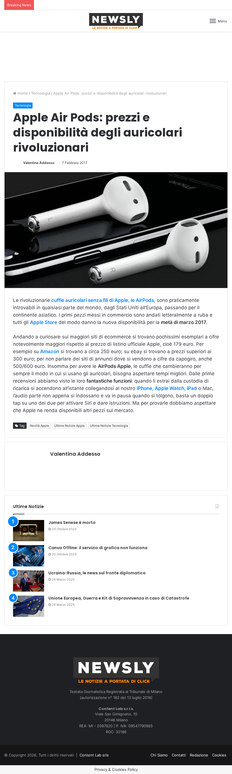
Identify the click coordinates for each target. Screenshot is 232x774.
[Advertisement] (116, 56)
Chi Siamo (159, 755)
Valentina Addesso (38, 163)
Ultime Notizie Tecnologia (109, 426)
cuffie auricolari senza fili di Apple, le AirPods (102, 300)
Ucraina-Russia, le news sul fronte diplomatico (97, 573)
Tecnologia (40, 93)
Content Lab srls (94, 755)
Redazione (199, 755)
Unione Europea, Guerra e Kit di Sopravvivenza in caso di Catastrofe (118, 598)
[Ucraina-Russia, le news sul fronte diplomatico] (28, 581)
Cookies (219, 755)
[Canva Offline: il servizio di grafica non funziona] (28, 555)
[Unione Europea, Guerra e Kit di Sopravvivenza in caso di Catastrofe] (28, 606)
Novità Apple (39, 426)
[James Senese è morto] (28, 530)
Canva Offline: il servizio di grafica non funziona (97, 548)
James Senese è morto (72, 522)
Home (22, 93)
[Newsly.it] (116, 21)
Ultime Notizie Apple (69, 426)
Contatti (179, 755)
